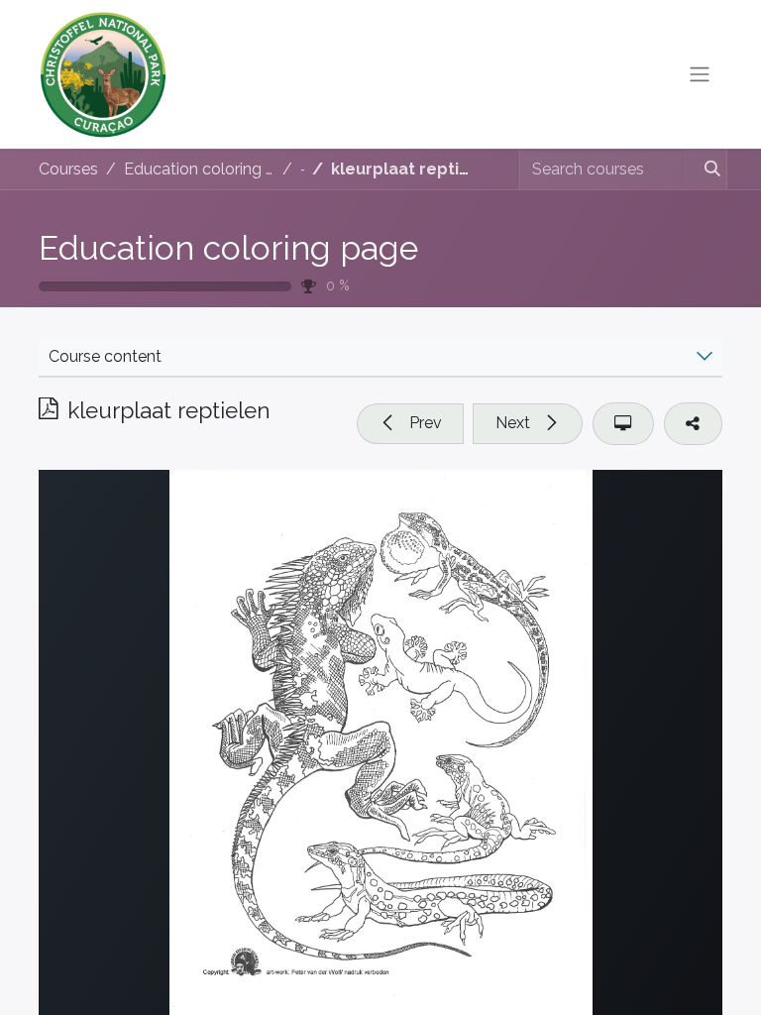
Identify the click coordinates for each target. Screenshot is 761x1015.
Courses (68, 169)
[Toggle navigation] (699, 75)
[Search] (704, 169)
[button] (410, 423)
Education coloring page (228, 248)
